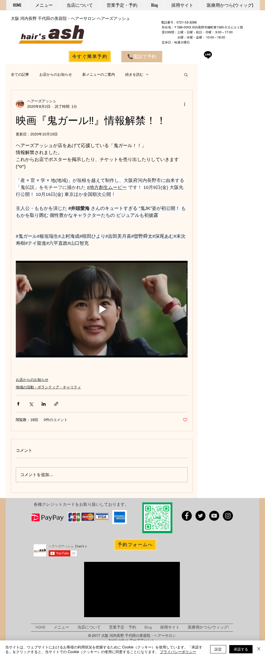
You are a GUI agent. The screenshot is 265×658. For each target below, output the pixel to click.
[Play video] (102, 309)
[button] (185, 74)
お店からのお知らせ (55, 74)
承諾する (241, 649)
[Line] (208, 54)
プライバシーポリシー (178, 651)
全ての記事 (20, 74)
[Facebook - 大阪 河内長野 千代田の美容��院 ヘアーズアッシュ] (187, 516)
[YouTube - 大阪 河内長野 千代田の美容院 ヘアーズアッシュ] (214, 516)
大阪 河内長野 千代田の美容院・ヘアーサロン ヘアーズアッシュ (70, 18)
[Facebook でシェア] (18, 403)
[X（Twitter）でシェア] (30, 403)
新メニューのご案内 (98, 74)
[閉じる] (259, 649)
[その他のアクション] (184, 104)
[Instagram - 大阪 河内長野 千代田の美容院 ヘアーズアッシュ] (228, 516)
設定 (218, 649)
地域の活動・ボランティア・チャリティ (48, 387)
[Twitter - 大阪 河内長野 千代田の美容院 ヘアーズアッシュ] (200, 516)
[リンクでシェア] (56, 403)
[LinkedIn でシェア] (43, 403)
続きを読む (134, 74)
